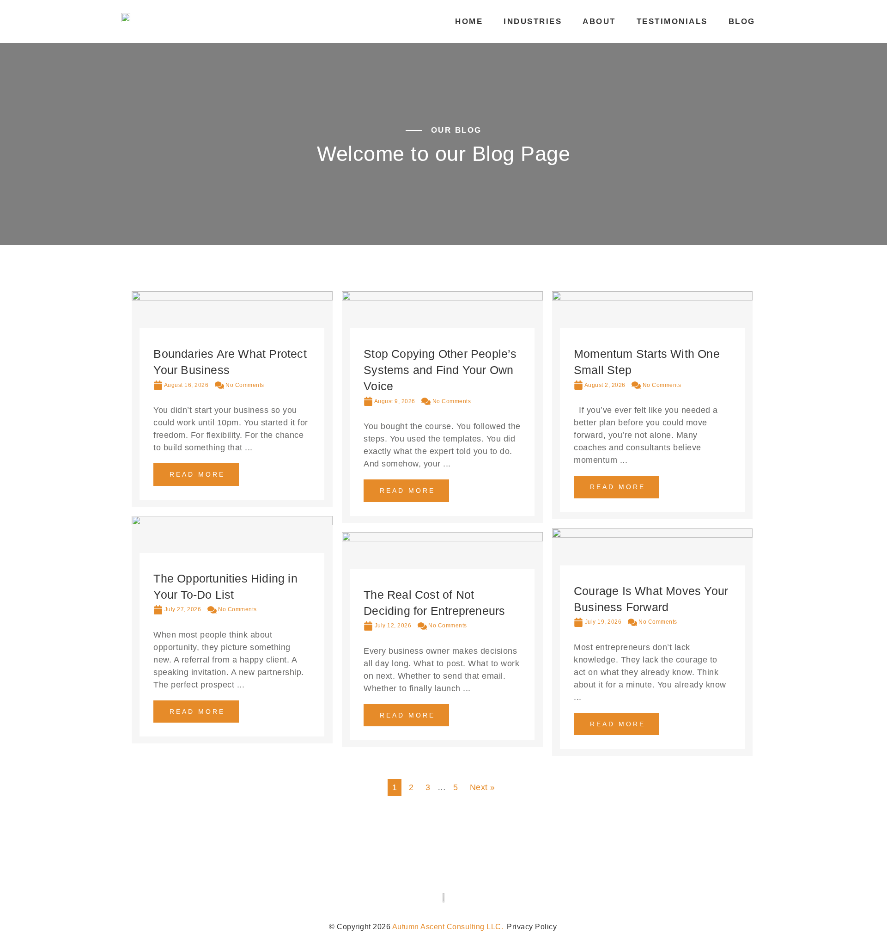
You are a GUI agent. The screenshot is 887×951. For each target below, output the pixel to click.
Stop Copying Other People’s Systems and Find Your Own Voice (440, 370)
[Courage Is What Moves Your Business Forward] (652, 535)
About (599, 21)
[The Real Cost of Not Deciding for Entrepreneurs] (442, 538)
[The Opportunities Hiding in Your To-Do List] (232, 522)
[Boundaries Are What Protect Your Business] (232, 297)
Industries (533, 21)
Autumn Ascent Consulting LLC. (448, 927)
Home (469, 21)
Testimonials (672, 21)
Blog (742, 21)
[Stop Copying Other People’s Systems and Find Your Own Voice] (442, 297)
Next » (482, 787)
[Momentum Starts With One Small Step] (652, 297)
